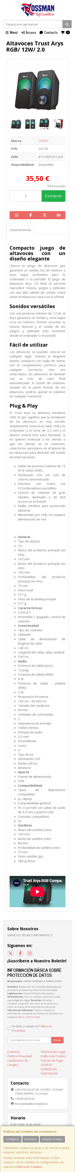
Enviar (57, 1040)
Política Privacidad (19, 1056)
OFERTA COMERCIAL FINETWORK (49, 1069)
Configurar (12, 1139)
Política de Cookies (28, 1167)
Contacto (50, 32)
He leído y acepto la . (32, 1028)
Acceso (30, 32)
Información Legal (53, 1052)
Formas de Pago (52, 1060)
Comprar (53, 195)
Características (20, 230)
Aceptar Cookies (52, 1139)
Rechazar (31, 1139)
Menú (13, 32)
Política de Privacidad (28, 1016)
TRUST (44, 141)
